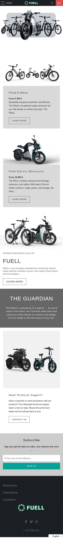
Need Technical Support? (26, 395)
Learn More (19, 120)
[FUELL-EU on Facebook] (26, 521)
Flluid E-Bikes (18, 92)
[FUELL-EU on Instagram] (36, 521)
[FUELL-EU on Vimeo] (31, 521)
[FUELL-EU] (31, 3)
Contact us (19, 419)
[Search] (52, 3)
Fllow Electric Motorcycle (26, 171)
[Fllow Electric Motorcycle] (31, 150)
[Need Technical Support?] (31, 359)
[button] (55, 536)
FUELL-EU (34, 530)
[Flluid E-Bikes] (31, 71)
